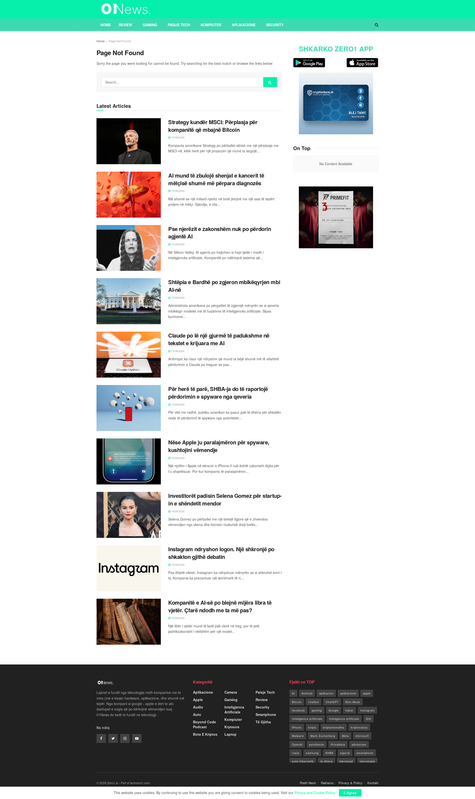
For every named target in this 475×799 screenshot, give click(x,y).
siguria (345, 753)
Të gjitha (263, 721)
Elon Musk (352, 702)
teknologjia (367, 761)
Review (125, 24)
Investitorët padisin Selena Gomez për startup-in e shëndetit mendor (225, 499)
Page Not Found (120, 41)
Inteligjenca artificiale (307, 719)
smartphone (364, 753)
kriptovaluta (359, 727)
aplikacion (326, 693)
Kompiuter (211, 24)
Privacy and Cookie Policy (314, 792)
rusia (295, 753)
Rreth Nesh (308, 782)
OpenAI (297, 744)
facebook (298, 710)
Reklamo (327, 782)
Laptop (230, 734)
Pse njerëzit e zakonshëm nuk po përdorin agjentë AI (219, 232)
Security (275, 24)
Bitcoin (297, 702)
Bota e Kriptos (205, 734)
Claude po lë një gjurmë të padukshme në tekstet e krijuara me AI (218, 339)
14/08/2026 (177, 404)
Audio (198, 707)
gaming (317, 710)
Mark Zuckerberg (322, 736)
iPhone (297, 727)
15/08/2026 (177, 137)
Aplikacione (244, 24)
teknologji (346, 761)
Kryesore (231, 726)
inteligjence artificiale (344, 719)
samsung (312, 753)
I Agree (350, 792)
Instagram (367, 710)
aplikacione (348, 693)
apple (367, 693)
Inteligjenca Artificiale (234, 709)
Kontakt (373, 782)
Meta (345, 736)
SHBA (329, 753)
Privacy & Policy (350, 782)
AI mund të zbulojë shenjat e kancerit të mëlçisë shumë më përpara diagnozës (216, 179)
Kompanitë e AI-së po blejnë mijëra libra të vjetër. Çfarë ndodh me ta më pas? (219, 606)
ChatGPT (332, 702)
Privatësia (338, 744)
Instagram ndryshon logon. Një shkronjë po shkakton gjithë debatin (221, 553)
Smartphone (266, 714)
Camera (230, 692)
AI (293, 693)
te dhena (326, 761)
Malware (298, 736)
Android (307, 693)
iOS (368, 719)
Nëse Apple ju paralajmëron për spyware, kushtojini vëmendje (218, 446)
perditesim (316, 744)
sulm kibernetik (303, 761)
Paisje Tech (179, 24)
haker (349, 710)
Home (105, 24)
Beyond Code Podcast (204, 724)
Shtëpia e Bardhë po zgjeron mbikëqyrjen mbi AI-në (224, 286)
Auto (197, 714)
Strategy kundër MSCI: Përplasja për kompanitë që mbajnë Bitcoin (213, 126)
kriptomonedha (333, 727)
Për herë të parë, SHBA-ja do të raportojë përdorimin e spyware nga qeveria (218, 392)
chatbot (313, 702)
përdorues (359, 744)
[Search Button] (270, 82)
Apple (198, 699)
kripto (312, 727)
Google (334, 710)
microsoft (362, 736)
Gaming (150, 24)
